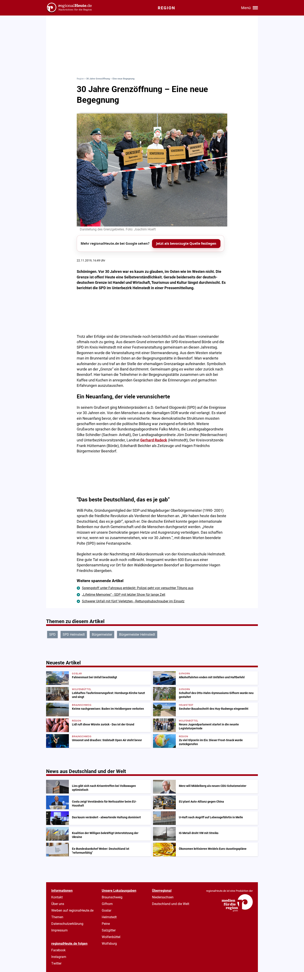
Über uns (57, 904)
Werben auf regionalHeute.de (72, 910)
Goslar (106, 910)
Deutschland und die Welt (170, 904)
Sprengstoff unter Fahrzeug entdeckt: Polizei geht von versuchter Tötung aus (137, 588)
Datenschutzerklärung (67, 924)
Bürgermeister (102, 634)
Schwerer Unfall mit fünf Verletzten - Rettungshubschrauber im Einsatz (133, 601)
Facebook (58, 950)
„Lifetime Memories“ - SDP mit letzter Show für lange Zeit (123, 595)
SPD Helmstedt (74, 634)
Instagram (58, 957)
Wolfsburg (109, 944)
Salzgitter (109, 930)
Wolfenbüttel (111, 937)
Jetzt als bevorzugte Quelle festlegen (186, 243)
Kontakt (57, 897)
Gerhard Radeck (153, 440)
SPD (52, 634)
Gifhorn (107, 904)
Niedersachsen (163, 897)
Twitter (56, 963)
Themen (57, 917)
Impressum (59, 930)
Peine (106, 924)
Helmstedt (109, 917)
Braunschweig (112, 897)
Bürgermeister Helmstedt (137, 634)
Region (80, 78)
